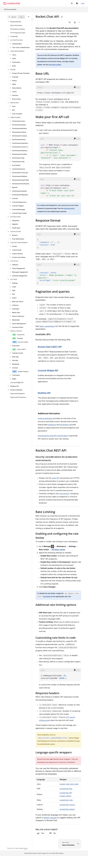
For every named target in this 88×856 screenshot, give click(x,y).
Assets (14, 246)
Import (14, 298)
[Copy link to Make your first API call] (72, 117)
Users (14, 55)
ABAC (14, 84)
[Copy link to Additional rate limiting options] (39, 609)
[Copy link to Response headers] (63, 693)
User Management (17, 51)
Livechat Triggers (18, 206)
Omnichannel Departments (21, 143)
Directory (15, 95)
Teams (14, 92)
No (55, 833)
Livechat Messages (18, 209)
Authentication (16, 40)
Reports (14, 187)
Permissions (16, 62)
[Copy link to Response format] (64, 221)
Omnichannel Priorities (19, 154)
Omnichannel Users (18, 121)
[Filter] (28, 17)
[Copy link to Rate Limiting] (58, 512)
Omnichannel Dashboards (20, 184)
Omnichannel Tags (18, 158)
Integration (15, 220)
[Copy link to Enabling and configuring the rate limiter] (48, 538)
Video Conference (18, 316)
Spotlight (20, 338)
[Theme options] (77, 3)
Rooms (12, 69)
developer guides (55, 64)
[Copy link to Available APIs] (54, 334)
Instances (15, 305)
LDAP (14, 58)
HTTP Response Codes (17, 33)
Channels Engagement (19, 276)
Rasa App (15, 357)
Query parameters (47, 326)
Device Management (19, 323)
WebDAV (15, 224)
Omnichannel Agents (19, 125)
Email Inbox (16, 346)
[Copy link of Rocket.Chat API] (62, 17)
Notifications (15, 231)
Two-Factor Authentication (21, 47)
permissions (64, 493)
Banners (15, 235)
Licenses (15, 368)
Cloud (14, 287)
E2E (13, 294)
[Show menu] (72, 3)
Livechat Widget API (16, 382)
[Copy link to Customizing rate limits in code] (79, 638)
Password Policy (17, 327)
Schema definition (45, 418)
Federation (15, 309)
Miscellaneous (16, 331)
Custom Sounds (17, 253)
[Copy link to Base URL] (53, 74)
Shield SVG (20, 334)
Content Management (19, 242)
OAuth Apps (16, 228)
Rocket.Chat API (15, 22)
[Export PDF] (75, 22)
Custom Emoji (16, 250)
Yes (42, 833)
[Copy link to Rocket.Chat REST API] (70, 451)
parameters (64, 425)
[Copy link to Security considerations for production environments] (54, 460)
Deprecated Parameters (18, 397)
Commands (16, 375)
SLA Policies (16, 165)
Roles (14, 66)
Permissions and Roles (17, 29)
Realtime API (14, 386)
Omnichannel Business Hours (21, 150)
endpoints (52, 425)
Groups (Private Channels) (21, 73)
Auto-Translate (17, 114)
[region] (58, 90)
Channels (15, 77)
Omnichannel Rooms (19, 139)
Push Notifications (18, 239)
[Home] (11, 3)
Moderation (16, 320)
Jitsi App (15, 360)
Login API (55, 478)
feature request (50, 817)
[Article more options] (79, 22)
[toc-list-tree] (70, 22)
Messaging (14, 103)
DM (13, 110)
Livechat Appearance (19, 202)
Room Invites (16, 99)
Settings (13, 279)
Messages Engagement (20, 272)
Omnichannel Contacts (19, 136)
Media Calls (16, 312)
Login (82, 3)
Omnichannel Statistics (19, 176)
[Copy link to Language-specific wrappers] (75, 753)
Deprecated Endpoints (17, 393)
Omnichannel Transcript (20, 173)
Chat (13, 106)
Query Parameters (16, 25)
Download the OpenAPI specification (53, 436)
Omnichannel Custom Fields (21, 147)
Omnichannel (15, 117)
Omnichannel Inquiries (19, 191)
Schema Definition (16, 390)
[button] (16, 17)
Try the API (14, 36)
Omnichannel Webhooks (20, 195)
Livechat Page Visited (19, 213)
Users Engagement (18, 268)
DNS (13, 290)
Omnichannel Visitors (19, 132)
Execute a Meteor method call (24, 342)
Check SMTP (21, 349)
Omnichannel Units (18, 161)
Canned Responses (18, 169)
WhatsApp (15, 364)
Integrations (15, 217)
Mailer (14, 379)
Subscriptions (16, 88)
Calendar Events (17, 353)
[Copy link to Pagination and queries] (73, 292)
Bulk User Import (17, 301)
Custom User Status (18, 257)
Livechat (15, 198)
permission (47, 596)
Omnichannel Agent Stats (20, 180)
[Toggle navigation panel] (32, 19)
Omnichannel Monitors (19, 128)
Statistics (14, 261)
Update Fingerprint (24, 371)
